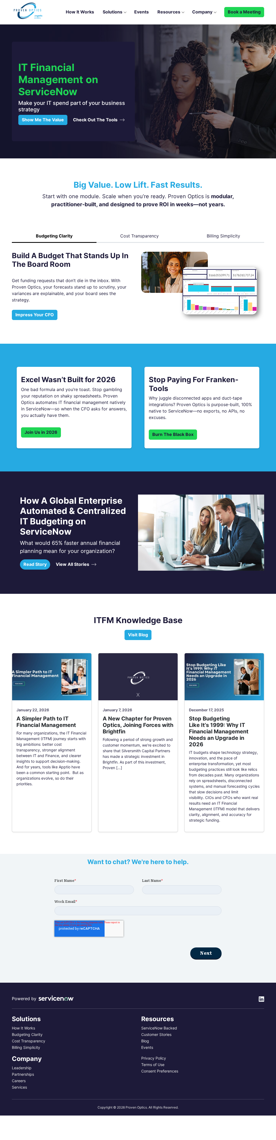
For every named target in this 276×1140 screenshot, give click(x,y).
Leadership (22, 1068)
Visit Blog (138, 634)
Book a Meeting (244, 12)
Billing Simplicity (223, 236)
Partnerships (23, 1074)
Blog (145, 1041)
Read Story (35, 564)
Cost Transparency (139, 236)
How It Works (80, 12)
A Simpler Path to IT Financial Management (46, 721)
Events (141, 12)
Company (202, 12)
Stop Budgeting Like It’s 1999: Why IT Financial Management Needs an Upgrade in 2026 (219, 731)
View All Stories (72, 564)
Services (19, 1087)
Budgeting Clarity (27, 1034)
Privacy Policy (153, 1058)
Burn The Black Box (173, 434)
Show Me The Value (43, 119)
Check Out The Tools (95, 119)
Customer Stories (156, 1034)
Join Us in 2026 (41, 432)
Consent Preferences (159, 1071)
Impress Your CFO (34, 314)
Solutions (112, 12)
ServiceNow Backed (159, 1028)
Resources (168, 12)
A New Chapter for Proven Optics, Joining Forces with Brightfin (138, 725)
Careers (19, 1081)
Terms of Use (152, 1065)
